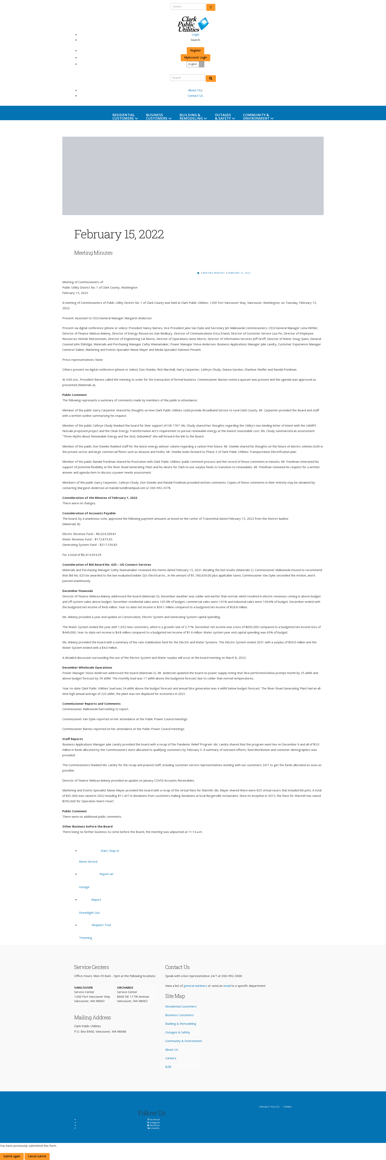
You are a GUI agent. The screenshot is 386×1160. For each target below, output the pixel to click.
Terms (287, 1106)
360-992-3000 (232, 976)
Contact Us (195, 96)
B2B (168, 1067)
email (227, 986)
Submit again (11, 1156)
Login (195, 34)
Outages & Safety (177, 1032)
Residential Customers (181, 1006)
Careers (170, 1058)
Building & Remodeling (180, 1024)
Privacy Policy (269, 1106)
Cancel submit (37, 1156)
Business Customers (179, 1015)
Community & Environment (183, 1041)
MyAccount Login (195, 57)
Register (195, 50)
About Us (194, 90)
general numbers (195, 986)
